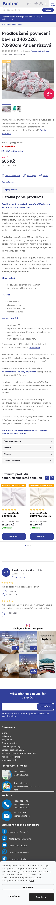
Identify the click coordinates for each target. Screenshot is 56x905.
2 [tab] (28, 545)
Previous (47, 478)
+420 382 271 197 (21, 801)
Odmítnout (14, 896)
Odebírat (45, 706)
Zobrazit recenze (18, 577)
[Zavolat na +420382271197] (36, 4)
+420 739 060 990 (21, 804)
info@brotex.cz (20, 812)
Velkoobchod (7, 736)
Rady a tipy (7, 739)
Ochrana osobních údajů (13, 750)
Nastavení (28, 887)
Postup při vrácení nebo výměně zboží (19, 753)
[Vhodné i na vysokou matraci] (14, 497)
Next (52, 478)
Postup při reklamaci (11, 757)
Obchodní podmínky (11, 746)
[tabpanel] (14, 512)
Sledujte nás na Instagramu (28, 628)
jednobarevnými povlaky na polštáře (19, 371)
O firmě (5, 733)
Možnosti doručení (14, 151)
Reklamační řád (9, 760)
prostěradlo (34, 347)
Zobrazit (14, 536)
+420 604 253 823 (21, 807)
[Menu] (52, 3)
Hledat (48, 10)
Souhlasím (41, 897)
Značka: (8, 182)
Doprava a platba (9, 743)
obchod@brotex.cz (22, 816)
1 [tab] (25, 545)
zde (32, 880)
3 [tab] (30, 545)
